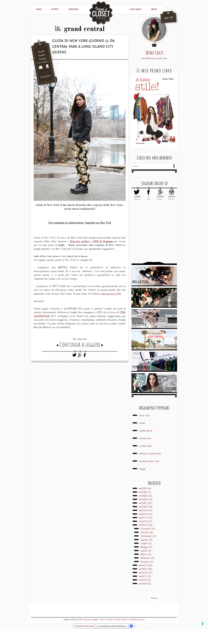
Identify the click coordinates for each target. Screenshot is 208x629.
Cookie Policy (121, 620)
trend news (145, 438)
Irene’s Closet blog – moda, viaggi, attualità (101, 13)
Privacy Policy (106, 620)
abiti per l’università (150, 454)
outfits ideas (145, 431)
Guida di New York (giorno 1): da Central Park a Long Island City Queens (83, 46)
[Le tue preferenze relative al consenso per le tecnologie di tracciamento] (203, 624)
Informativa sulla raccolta (84, 626)
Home (39, 9)
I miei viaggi (135, 9)
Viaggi (42, 59)
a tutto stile (145, 446)
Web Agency (85, 620)
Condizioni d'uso (137, 620)
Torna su (154, 598)
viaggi (142, 469)
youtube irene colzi (149, 461)
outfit (142, 423)
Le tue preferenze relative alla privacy (111, 626)
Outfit (41, 52)
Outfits (55, 9)
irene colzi (144, 415)
